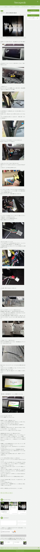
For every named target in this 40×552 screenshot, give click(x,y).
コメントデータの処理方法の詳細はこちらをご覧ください (13, 539)
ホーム (6, 6)
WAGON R (33, 6)
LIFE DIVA (17, 6)
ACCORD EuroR (25, 6)
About (11, 6)
